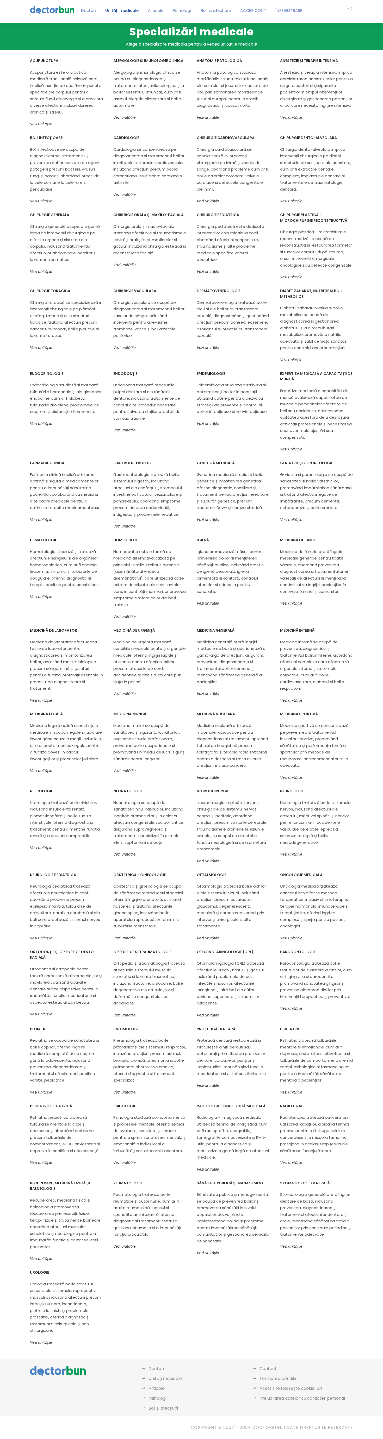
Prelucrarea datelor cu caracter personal (302, 1398)
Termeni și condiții (278, 1378)
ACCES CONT (253, 10)
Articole (155, 10)
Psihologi (182, 10)
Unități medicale (122, 10)
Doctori (88, 10)
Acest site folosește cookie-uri (291, 1388)
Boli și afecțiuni (216, 10)
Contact (268, 1369)
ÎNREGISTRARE (288, 10)
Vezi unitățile (41, 124)
